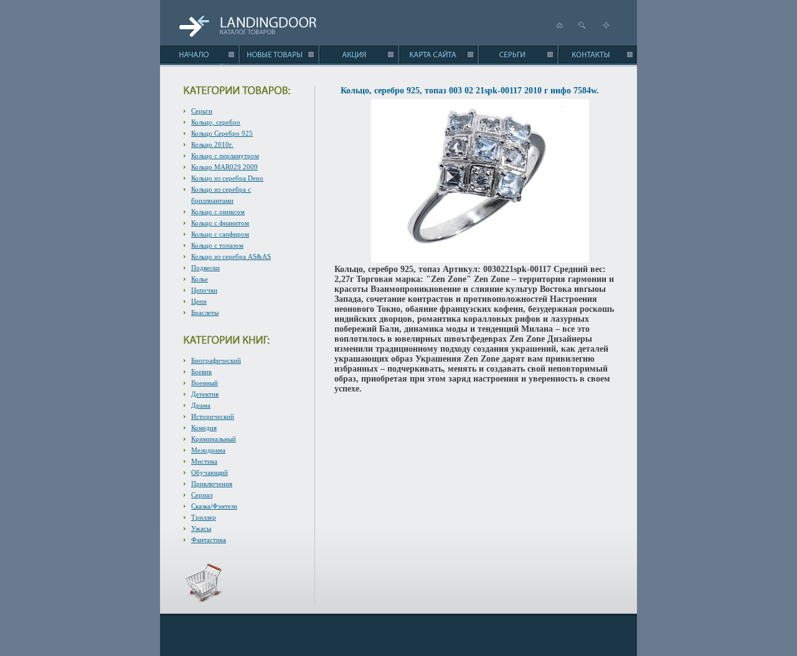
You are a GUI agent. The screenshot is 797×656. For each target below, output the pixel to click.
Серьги (201, 111)
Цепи (199, 301)
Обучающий (209, 472)
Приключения (211, 483)
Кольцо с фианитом (220, 223)
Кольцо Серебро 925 (222, 133)
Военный (204, 383)
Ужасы (201, 528)
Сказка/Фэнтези (214, 506)
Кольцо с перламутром (225, 155)
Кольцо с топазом (217, 245)
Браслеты (205, 312)
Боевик (201, 371)
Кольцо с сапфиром (220, 234)
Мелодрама (208, 450)
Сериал (201, 495)
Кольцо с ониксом (218, 211)
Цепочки (204, 290)
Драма (200, 405)
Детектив (205, 394)
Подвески (205, 267)
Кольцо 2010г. (212, 144)
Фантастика (208, 539)
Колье (199, 279)
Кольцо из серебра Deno (227, 178)
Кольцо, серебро (215, 122)
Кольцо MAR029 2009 (224, 167)
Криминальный (213, 439)
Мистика (204, 461)
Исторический (212, 416)
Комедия (204, 427)
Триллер (203, 517)
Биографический (216, 360)
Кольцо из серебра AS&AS (231, 256)
